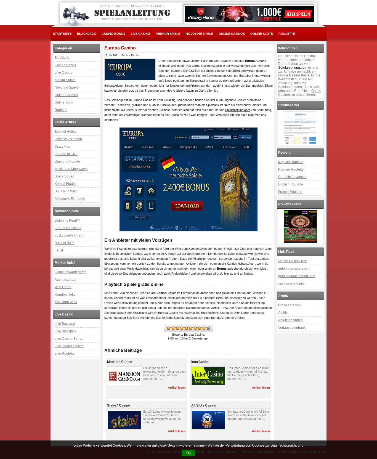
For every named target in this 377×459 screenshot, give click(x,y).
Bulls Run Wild (66, 191)
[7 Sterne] (195, 328)
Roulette (286, 33)
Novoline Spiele (199, 33)
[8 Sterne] (199, 328)
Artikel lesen (177, 387)
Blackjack (86, 33)
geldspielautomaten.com (296, 276)
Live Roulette (65, 353)
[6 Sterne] (191, 328)
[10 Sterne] (208, 328)
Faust (59, 250)
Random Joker (66, 294)
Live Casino (140, 33)
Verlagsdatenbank (292, 328)
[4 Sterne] (182, 328)
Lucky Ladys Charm (69, 235)
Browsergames (289, 305)
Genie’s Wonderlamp (70, 272)
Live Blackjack (65, 331)
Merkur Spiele (168, 33)
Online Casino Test (292, 261)
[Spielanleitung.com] (133, 12)
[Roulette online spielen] (300, 227)
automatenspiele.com (294, 268)
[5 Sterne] (186, 328)
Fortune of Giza (66, 154)
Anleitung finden (290, 320)
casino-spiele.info (291, 283)
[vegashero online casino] (249, 14)
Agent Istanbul (65, 280)
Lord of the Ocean (68, 228)
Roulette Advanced (292, 177)
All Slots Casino (203, 405)
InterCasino (200, 362)
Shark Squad (64, 176)
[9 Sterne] (204, 328)
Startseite (62, 33)
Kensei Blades (65, 184)
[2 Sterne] (173, 328)
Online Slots (261, 33)
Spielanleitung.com (237, 110)
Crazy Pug (62, 146)
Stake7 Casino (118, 405)
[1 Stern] (168, 328)
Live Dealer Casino (69, 346)
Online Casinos (232, 33)
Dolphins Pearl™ (67, 220)
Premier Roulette (291, 169)
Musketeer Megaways (71, 169)
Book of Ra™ (65, 243)
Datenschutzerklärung (287, 445)
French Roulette (290, 192)
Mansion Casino (119, 362)
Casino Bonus (113, 33)
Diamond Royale (67, 161)
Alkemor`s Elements (70, 199)
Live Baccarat (65, 324)
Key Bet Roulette (290, 162)
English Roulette (290, 184)
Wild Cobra (63, 287)
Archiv (283, 313)
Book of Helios (65, 132)
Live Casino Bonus (69, 339)
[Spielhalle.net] (300, 127)
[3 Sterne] (177, 328)
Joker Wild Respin (68, 139)
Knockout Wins (66, 302)
